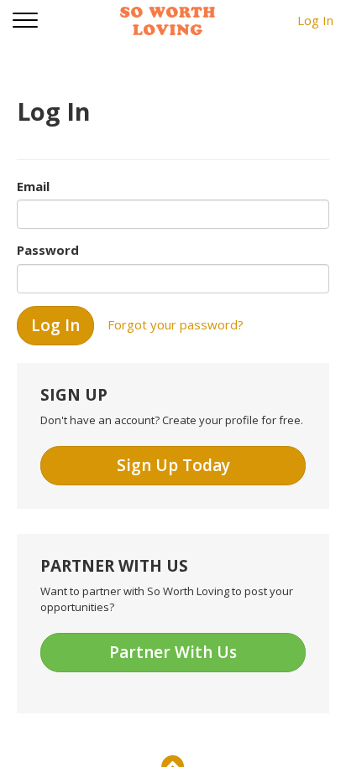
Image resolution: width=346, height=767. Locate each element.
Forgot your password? (175, 323)
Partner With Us (173, 652)
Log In (315, 20)
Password (48, 249)
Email (33, 186)
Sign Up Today (173, 465)
